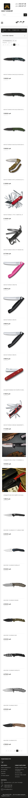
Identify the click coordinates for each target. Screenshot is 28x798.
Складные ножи (15, 30)
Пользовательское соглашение (19, 770)
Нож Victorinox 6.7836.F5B (10, 284)
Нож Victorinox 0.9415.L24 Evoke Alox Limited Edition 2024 (14, 179)
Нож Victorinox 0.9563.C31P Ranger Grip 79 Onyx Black (14, 249)
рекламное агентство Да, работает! (18, 795)
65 (12, 44)
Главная (4, 30)
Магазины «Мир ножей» (20, 774)
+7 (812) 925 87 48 (8, 785)
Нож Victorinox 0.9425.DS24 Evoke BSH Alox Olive (14, 144)
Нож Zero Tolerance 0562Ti (10, 705)
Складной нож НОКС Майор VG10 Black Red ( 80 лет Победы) (14, 495)
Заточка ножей (18, 772)
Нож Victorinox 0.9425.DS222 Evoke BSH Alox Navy (14, 74)
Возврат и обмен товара (21, 767)
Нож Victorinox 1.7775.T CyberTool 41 (13, 214)
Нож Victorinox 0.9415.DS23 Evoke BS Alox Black (14, 109)
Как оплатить (4, 769)
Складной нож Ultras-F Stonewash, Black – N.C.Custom (14, 460)
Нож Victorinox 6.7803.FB (9, 355)
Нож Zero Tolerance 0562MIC (10, 600)
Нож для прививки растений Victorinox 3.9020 (14, 390)
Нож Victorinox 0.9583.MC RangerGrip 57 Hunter (14, 425)
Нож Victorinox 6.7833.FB (9, 319)
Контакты (17, 776)
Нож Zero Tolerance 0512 (10, 740)
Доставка (3, 771)
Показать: (4, 42)
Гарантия (3, 773)
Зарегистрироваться (6, 767)
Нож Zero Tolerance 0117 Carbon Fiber (13, 530)
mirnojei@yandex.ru (8, 789)
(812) (21, 4)
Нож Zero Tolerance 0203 (10, 635)
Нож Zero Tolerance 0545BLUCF (11, 565)
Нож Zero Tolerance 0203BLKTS (11, 670)
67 (16, 44)
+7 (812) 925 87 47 (8, 787)
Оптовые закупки (5, 775)
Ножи (9, 30)
